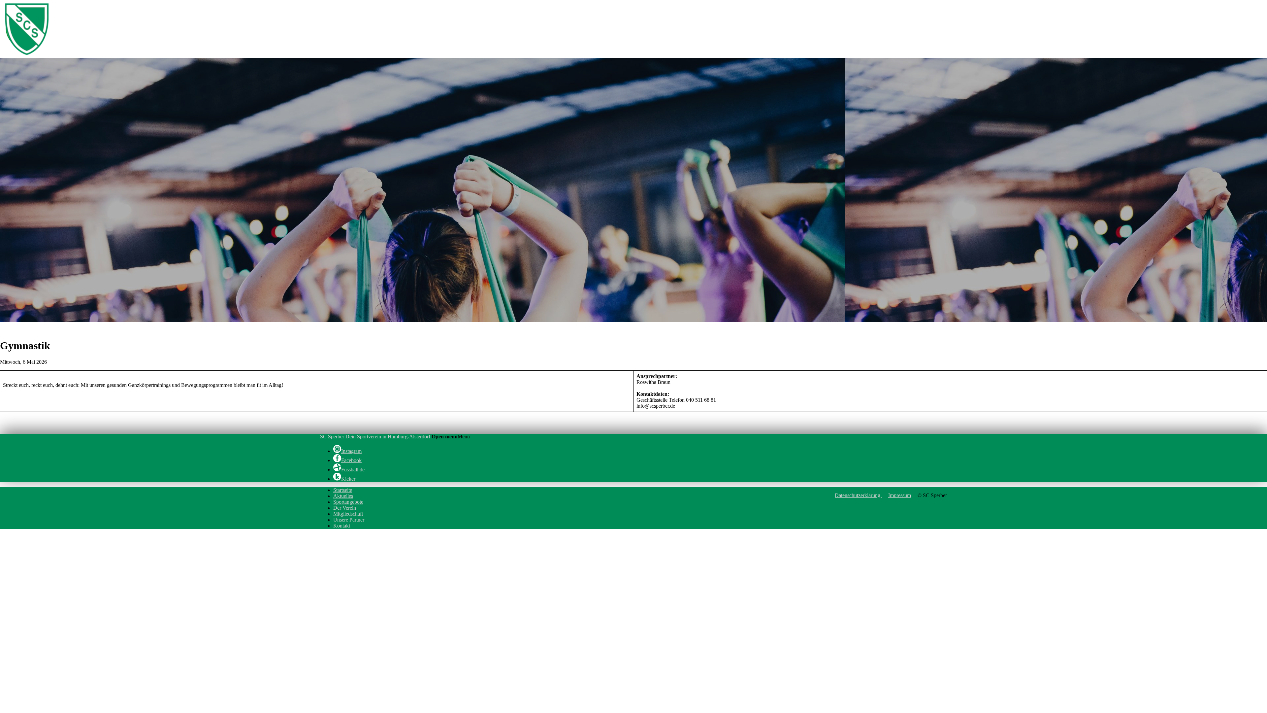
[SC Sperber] (91, 55)
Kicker (348, 479)
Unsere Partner (348, 520)
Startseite (342, 490)
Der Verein (344, 508)
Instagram (351, 451)
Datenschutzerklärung (858, 495)
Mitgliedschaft (348, 514)
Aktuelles (343, 496)
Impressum (899, 495)
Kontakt (341, 525)
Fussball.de (353, 469)
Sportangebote (348, 502)
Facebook (351, 460)
